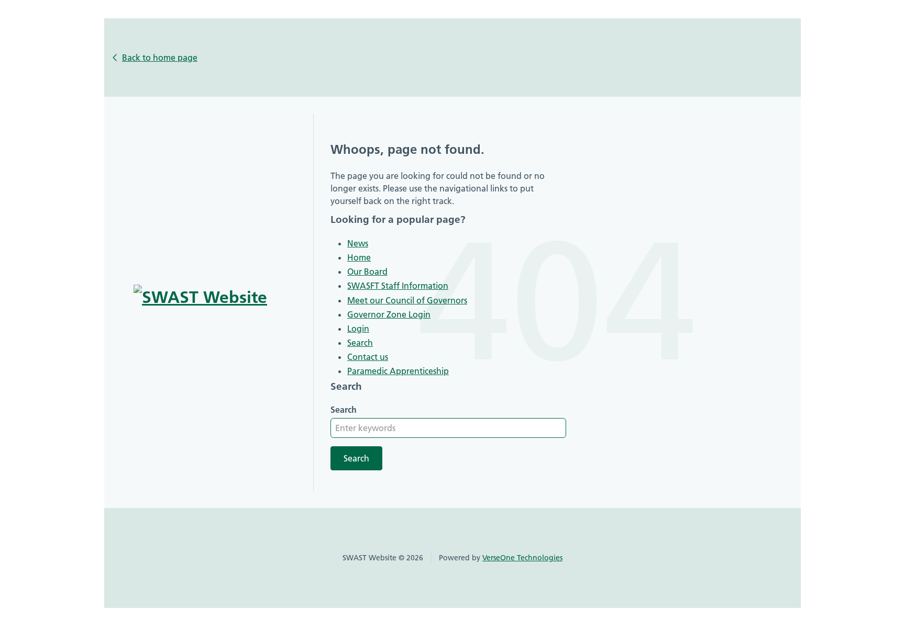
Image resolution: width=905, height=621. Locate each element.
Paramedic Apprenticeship (398, 371)
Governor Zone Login (389, 314)
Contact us (367, 357)
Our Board (367, 271)
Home (359, 257)
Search (360, 342)
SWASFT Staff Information (397, 285)
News (357, 243)
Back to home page (159, 57)
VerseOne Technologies (522, 557)
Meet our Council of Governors (407, 300)
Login (358, 328)
